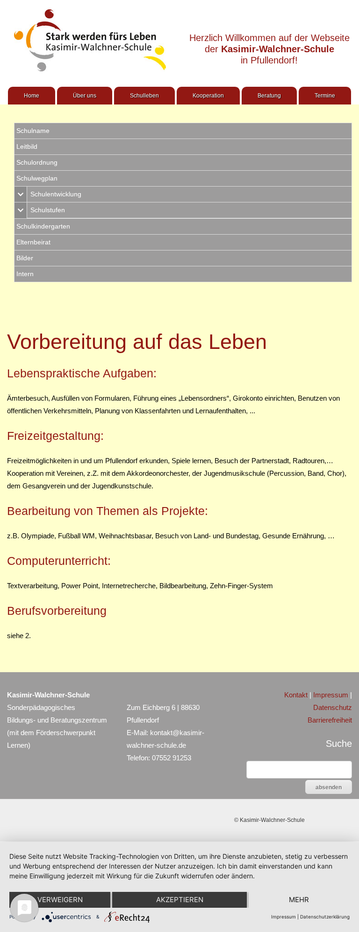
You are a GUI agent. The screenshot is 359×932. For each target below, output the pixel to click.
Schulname (33, 130)
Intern (25, 274)
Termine (325, 95)
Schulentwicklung (55, 194)
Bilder (24, 258)
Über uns (84, 95)
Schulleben (144, 95)
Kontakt (296, 695)
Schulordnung (36, 162)
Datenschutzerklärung (325, 916)
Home (31, 95)
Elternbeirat (33, 242)
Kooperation (208, 95)
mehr (299, 899)
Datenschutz (332, 707)
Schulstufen (47, 210)
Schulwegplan (36, 178)
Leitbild (26, 146)
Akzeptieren (179, 899)
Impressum (330, 695)
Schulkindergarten (43, 226)
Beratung (269, 95)
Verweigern (60, 899)
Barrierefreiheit (330, 720)
